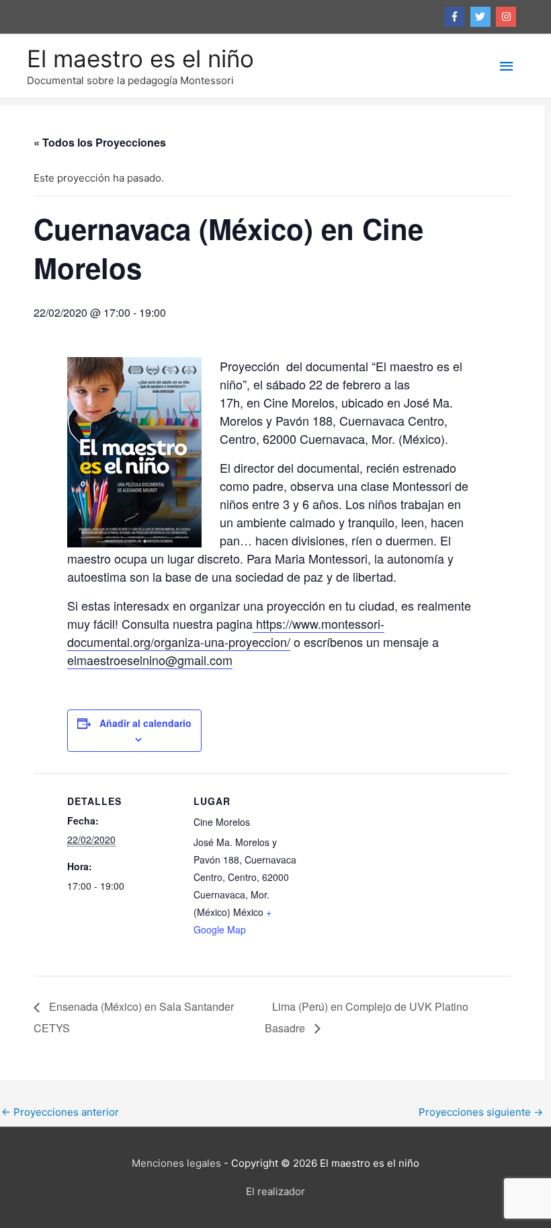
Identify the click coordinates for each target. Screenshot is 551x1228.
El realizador (275, 1191)
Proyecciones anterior (60, 1112)
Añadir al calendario (145, 723)
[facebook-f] (456, 17)
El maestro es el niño (140, 58)
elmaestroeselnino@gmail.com (149, 659)
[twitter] (482, 17)
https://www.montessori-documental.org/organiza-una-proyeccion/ (225, 632)
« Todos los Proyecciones (100, 142)
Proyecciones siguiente (481, 1112)
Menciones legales (176, 1163)
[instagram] (507, 17)
